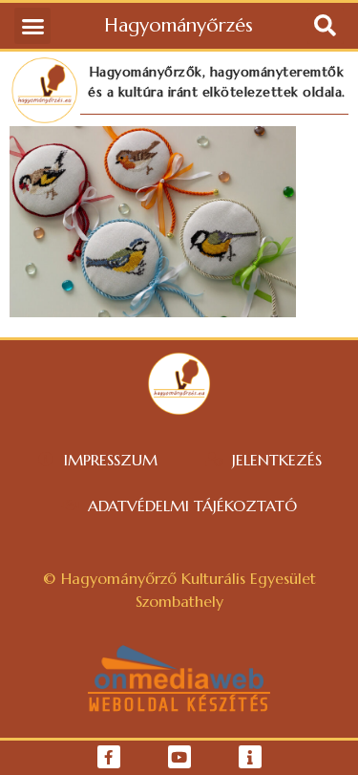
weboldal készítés (179, 705)
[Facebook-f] (108, 756)
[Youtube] (179, 756)
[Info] (250, 756)
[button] (32, 26)
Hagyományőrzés (178, 25)
